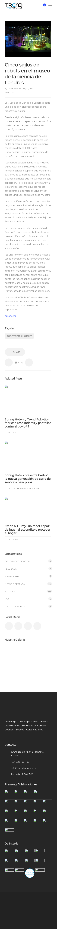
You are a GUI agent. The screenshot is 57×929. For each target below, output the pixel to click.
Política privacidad (28, 721)
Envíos (44, 721)
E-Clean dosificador (17, 561)
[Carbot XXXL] (27, 652)
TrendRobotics (14, 88)
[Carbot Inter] (43, 668)
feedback (10, 568)
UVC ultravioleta (15, 606)
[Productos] (27, 668)
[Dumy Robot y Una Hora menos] (43, 652)
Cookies (9, 729)
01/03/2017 (28, 88)
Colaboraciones (34, 729)
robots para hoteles (19, 336)
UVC (7, 599)
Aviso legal (10, 721)
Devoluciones (12, 725)
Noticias (9, 92)
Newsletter (12, 576)
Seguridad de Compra (34, 725)
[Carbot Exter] (11, 668)
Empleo (20, 729)
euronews (10, 316)
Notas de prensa (18, 488)
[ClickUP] (11, 652)
